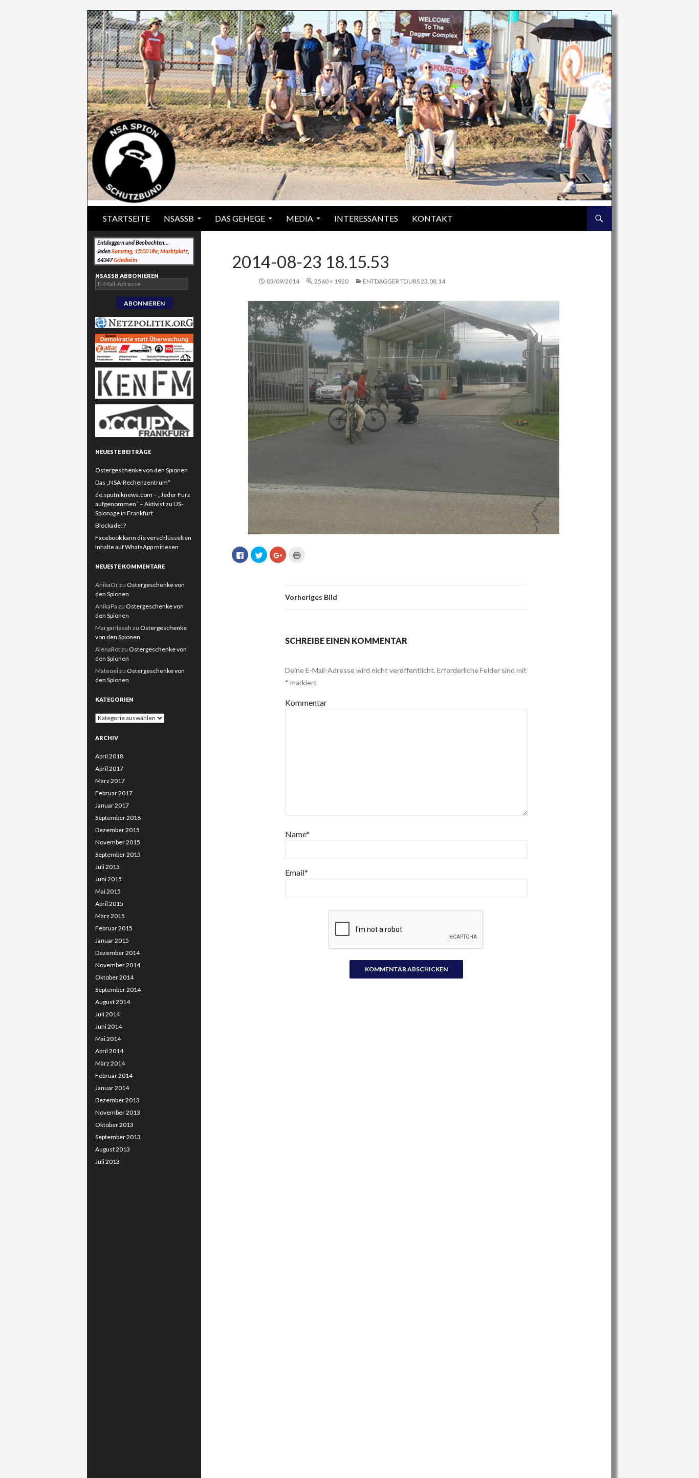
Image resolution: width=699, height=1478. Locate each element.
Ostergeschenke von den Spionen (141, 470)
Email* (296, 872)
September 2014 (118, 989)
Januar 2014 (112, 1088)
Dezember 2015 (117, 830)
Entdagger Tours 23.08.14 (404, 281)
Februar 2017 (114, 793)
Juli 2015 (107, 867)
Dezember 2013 (117, 1100)
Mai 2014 (108, 1038)
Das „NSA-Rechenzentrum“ (132, 482)
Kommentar (306, 702)
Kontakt (432, 218)
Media (299, 218)
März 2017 (110, 781)
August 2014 (112, 1002)
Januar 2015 (112, 940)
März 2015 (110, 916)
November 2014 (117, 965)
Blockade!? (110, 525)
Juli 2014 (107, 1014)
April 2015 (109, 903)
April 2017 (109, 768)
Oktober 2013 (114, 1124)
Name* (297, 834)
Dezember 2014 (117, 953)
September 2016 (118, 817)
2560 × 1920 (331, 281)
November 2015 (117, 842)
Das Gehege (240, 218)
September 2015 (118, 854)
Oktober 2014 (114, 977)
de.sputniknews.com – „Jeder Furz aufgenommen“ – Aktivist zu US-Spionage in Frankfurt (142, 504)
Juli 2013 (107, 1161)
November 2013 (117, 1112)
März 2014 (110, 1063)
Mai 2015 (108, 891)
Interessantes (366, 218)
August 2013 (112, 1149)
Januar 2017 (112, 805)
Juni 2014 (108, 1026)
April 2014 (109, 1051)
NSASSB (179, 218)
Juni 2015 (108, 879)
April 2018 (109, 756)
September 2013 (118, 1137)
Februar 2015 (114, 928)
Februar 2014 (114, 1075)
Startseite (126, 218)
